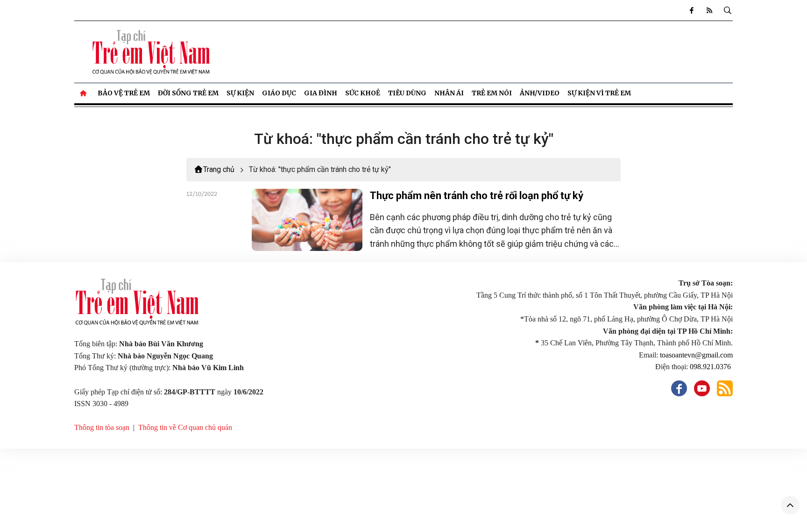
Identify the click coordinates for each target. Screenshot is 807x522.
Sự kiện (240, 93)
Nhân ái (449, 93)
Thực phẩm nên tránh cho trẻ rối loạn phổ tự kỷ (476, 195)
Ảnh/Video (539, 93)
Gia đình (320, 93)
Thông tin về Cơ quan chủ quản (185, 427)
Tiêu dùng (407, 93)
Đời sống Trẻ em (188, 93)
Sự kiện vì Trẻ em (599, 93)
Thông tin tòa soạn (101, 427)
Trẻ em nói (492, 93)
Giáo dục (279, 93)
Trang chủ (218, 169)
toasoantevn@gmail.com (696, 355)
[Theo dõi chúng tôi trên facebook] (692, 10)
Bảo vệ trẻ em (124, 93)
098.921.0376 (711, 367)
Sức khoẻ (362, 93)
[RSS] (709, 10)
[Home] (84, 93)
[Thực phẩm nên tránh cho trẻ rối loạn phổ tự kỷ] (307, 220)
